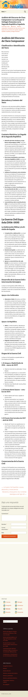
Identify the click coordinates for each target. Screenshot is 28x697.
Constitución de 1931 (12, 28)
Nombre (4, 524)
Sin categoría (6, 684)
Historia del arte (7, 670)
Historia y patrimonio (8, 675)
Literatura (20, 605)
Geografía (8, 605)
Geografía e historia (7, 666)
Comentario (5, 513)
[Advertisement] (18, 59)
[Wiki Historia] (14, 5)
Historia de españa (13, 29)
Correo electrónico (5, 528)
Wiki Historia (5, 694)
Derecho (8, 612)
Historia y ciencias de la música (10, 673)
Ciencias (8, 602)
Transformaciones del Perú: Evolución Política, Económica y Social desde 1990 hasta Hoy (10, 650)
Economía (20, 612)
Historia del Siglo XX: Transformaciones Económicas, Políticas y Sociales (10, 633)
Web (3, 532)
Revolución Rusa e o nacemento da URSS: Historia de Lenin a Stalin (10, 644)
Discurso (7, 29)
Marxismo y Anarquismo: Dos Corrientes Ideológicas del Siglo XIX (14, 493)
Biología (20, 602)
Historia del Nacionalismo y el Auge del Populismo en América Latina (10, 639)
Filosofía (20, 609)
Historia (14, 26)
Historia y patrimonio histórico (10, 678)
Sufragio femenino (15, 31)
